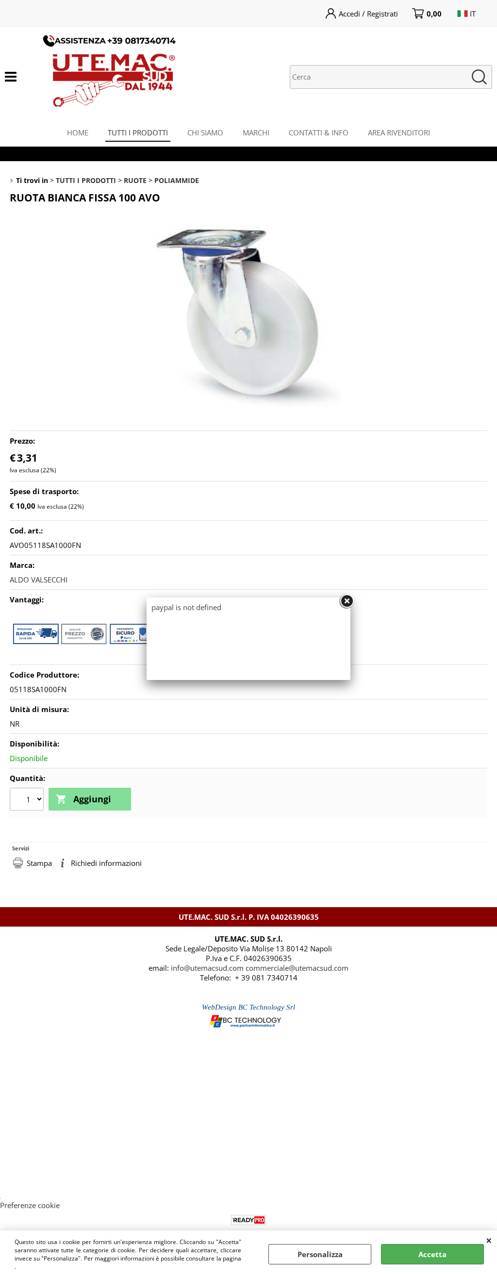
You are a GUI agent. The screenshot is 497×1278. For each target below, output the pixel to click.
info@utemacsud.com (207, 968)
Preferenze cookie (30, 1205)
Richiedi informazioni (106, 863)
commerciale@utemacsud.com (297, 968)
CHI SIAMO (205, 132)
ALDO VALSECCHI (38, 579)
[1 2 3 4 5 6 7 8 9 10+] (28, 800)
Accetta (432, 1254)
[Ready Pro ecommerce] (248, 1220)
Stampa (39, 863)
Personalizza (320, 1254)
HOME (77, 132)
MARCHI (256, 132)
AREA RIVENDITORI (399, 132)
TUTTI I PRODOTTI (138, 132)
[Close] (346, 601)
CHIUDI (489, 1240)
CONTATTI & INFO (318, 132)
